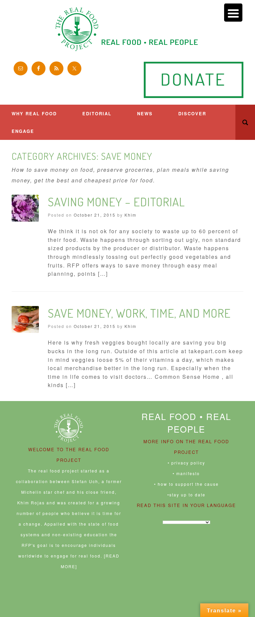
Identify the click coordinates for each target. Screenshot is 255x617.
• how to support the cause (186, 484)
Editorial (97, 113)
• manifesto (186, 473)
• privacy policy (186, 462)
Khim (130, 215)
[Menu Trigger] (233, 12)
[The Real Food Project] (127, 29)
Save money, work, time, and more (139, 313)
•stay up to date (186, 494)
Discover (192, 113)
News (145, 113)
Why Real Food (34, 113)
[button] (245, 122)
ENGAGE (23, 131)
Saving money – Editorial (116, 201)
